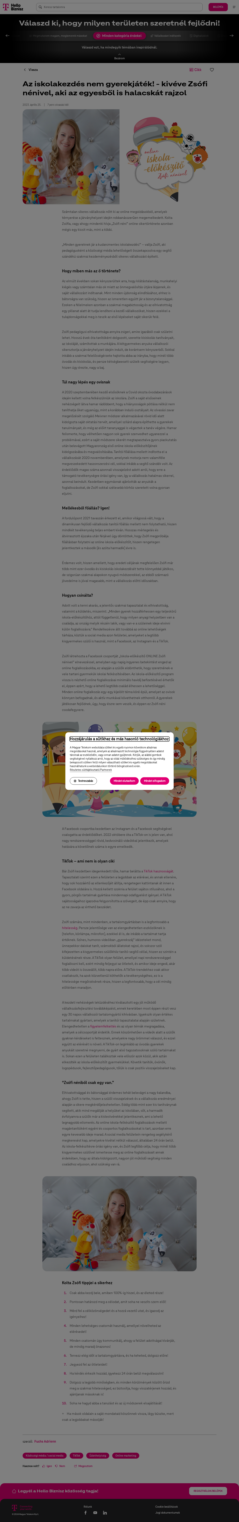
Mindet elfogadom (154, 780)
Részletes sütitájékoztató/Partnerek (91, 769)
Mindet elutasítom (124, 780)
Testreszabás (85, 780)
